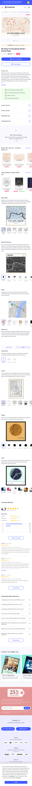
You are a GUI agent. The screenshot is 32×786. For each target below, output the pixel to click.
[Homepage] (10, 7)
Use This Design (17, 59)
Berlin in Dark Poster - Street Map (6, 189)
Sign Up (27, 708)
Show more (16, 640)
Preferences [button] (18, 777)
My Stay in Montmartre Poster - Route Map (6, 165)
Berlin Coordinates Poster (19, 188)
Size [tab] (23, 347)
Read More (16, 751)
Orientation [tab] (9, 347)
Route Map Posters (13, 12)
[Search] (25, 7)
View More (3, 84)
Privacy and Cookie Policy (20, 711)
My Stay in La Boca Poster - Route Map (19, 165)
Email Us (24, 729)
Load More (16, 587)
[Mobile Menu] (2, 7)
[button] (15, 40)
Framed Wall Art (4, 12)
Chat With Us (9, 729)
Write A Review (16, 538)
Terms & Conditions (5, 712)
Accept (16, 782)
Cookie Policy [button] (12, 776)
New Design (17, 64)
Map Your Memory (28, 2)
